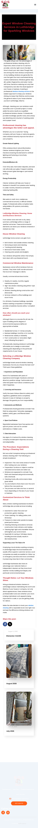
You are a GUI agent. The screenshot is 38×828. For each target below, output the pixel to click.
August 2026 (11, 683)
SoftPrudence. (22, 823)
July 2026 (10, 731)
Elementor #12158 (13, 636)
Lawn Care (16, 789)
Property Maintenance (27, 789)
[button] (35, 4)
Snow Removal (6, 789)
